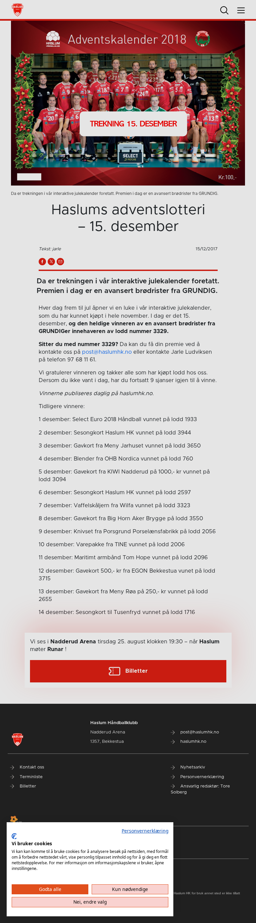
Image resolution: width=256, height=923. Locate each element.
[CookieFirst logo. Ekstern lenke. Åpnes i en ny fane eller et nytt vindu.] (14, 836)
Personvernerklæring (145, 831)
